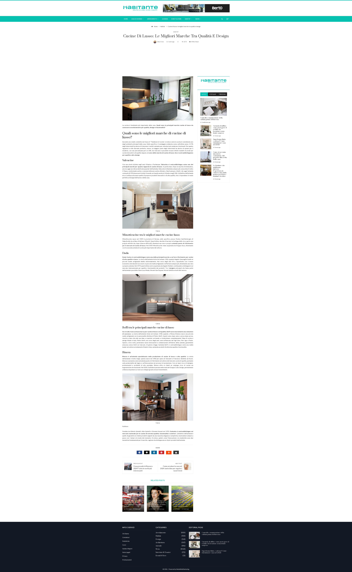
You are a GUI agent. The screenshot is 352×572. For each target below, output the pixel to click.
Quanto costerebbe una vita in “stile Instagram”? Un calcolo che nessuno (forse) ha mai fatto (157, 503)
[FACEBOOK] (139, 452)
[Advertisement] (176, 60)
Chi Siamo (125, 533)
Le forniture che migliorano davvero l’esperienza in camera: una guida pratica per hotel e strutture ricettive (220, 171)
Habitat (176, 32)
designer (172, 268)
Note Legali (126, 552)
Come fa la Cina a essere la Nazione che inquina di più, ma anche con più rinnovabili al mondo (182, 503)
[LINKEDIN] (154, 452)
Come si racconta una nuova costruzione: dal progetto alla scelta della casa (220, 155)
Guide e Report (127, 548)
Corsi (124, 545)
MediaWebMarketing (182, 569)
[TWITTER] (147, 452)
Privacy (124, 556)
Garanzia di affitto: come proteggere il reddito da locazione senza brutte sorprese (220, 129)
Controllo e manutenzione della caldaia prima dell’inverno (211, 119)
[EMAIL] (176, 452)
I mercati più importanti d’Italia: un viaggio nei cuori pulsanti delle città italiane (132, 503)
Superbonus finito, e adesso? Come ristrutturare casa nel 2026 (219, 142)
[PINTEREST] (161, 452)
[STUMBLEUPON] (169, 452)
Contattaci (126, 537)
